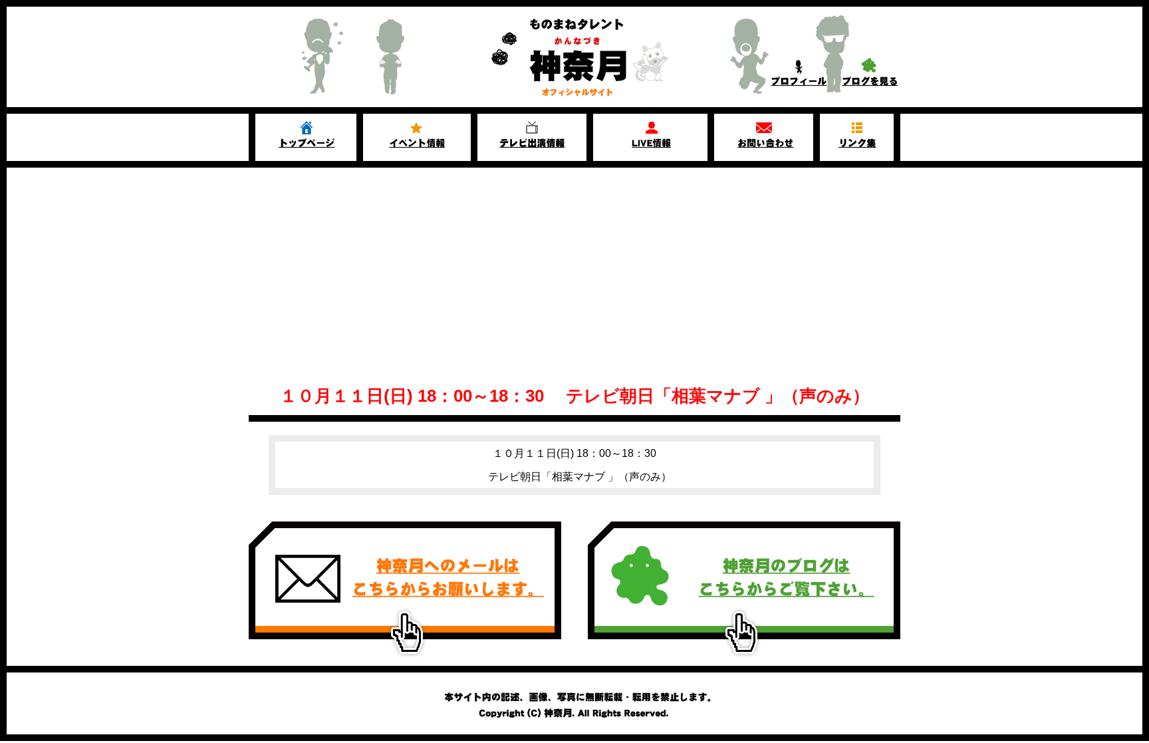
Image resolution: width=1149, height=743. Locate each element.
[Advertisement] (574, 267)
